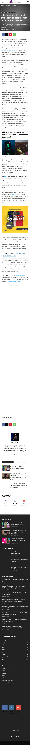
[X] (6, 34)
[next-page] (5, 491)
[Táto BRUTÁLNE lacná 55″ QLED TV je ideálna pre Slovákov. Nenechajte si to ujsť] (6, 476)
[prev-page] (3, 491)
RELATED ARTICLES (8, 462)
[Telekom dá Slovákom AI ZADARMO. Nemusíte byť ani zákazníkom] (6, 485)
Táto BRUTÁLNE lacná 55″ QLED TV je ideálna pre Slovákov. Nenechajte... (19, 532)
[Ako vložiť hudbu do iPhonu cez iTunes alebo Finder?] (6, 554)
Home (2, 5)
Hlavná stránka (5, 666)
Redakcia (4, 678)
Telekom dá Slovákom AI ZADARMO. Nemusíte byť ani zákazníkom (18, 485)
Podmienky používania (7, 680)
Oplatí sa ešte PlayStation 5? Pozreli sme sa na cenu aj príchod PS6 (15, 607)
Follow (15, 499)
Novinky (14, 12)
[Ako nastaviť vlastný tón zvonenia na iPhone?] (6, 561)
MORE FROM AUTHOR (20, 462)
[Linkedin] (15, 455)
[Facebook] (3, 34)
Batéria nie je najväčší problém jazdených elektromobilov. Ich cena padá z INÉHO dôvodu (13, 627)
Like (6, 499)
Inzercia (4, 673)
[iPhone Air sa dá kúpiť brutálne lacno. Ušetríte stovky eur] (6, 468)
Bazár (3, 670)
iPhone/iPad (14, 5)
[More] (18, 34)
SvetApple (10, 417)
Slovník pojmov (6, 668)
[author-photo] (15, 440)
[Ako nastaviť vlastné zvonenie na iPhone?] (6, 568)
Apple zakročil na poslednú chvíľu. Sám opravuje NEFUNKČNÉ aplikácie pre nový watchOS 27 (14, 600)
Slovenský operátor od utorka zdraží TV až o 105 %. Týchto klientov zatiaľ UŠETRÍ (14, 613)
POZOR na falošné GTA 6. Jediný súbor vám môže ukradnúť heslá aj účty (14, 620)
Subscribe (24, 499)
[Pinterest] (10, 34)
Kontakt (4, 675)
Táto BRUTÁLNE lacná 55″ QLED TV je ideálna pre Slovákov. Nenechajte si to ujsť (14, 587)
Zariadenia (7, 5)
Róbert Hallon (5, 29)
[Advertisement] (15, 351)
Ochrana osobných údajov (8, 683)
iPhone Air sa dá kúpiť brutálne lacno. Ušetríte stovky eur (17, 468)
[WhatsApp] (14, 34)
